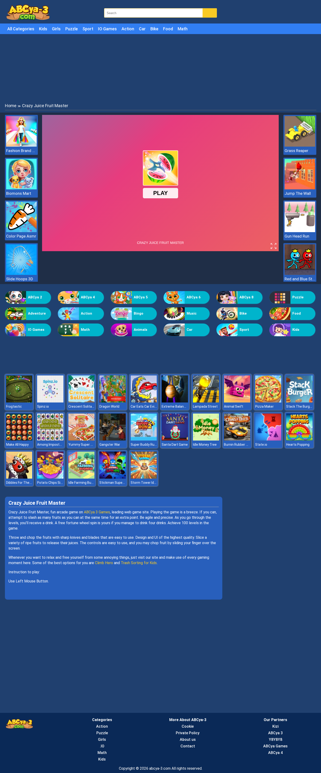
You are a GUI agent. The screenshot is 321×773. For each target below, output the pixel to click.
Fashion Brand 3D (21, 150)
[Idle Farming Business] (81, 477)
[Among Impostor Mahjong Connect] (50, 439)
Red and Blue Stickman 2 (300, 279)
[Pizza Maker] (268, 401)
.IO (102, 746)
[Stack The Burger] (299, 401)
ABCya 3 (275, 733)
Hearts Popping (297, 444)
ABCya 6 (194, 297)
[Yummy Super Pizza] (81, 439)
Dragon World (109, 406)
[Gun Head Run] (300, 231)
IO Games (107, 28)
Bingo (138, 313)
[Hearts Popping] (299, 439)
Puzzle (71, 28)
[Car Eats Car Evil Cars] (144, 401)
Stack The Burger (299, 406)
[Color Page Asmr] (21, 231)
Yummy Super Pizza (83, 444)
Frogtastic (14, 406)
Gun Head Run (297, 236)
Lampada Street (205, 406)
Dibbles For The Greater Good (28, 482)
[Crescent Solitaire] (81, 401)
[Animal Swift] (237, 401)
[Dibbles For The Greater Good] (19, 477)
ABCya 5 (141, 297)
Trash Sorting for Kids (139, 563)
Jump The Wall (298, 193)
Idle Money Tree (205, 444)
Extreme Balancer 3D (177, 406)
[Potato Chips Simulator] (50, 477)
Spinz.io (43, 406)
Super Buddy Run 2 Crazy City (153, 444)
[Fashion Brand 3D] (21, 145)
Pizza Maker (264, 406)
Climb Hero (104, 563)
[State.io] (268, 439)
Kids (43, 28)
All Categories (20, 28)
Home (10, 105)
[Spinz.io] (50, 401)
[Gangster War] (112, 439)
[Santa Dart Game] (175, 439)
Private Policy (188, 733)
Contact (187, 746)
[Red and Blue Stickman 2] (300, 273)
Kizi (275, 726)
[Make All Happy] (19, 439)
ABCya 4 (88, 297)
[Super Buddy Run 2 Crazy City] (144, 439)
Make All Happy (17, 444)
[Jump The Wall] (300, 188)
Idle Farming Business (84, 482)
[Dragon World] (112, 401)
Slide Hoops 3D (19, 279)
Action (127, 28)
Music (192, 313)
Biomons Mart (18, 193)
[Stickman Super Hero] (112, 477)
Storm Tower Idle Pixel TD (150, 482)
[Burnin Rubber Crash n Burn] (237, 439)
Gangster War (109, 444)
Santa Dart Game (175, 444)
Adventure (37, 313)
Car (142, 28)
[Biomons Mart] (21, 188)
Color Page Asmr (21, 236)
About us (188, 739)
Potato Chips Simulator (54, 482)
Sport (87, 28)
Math (183, 28)
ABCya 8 (246, 297)
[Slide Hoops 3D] (21, 273)
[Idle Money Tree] (206, 439)
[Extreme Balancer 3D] (175, 401)
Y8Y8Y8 (275, 739)
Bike (154, 28)
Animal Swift (233, 406)
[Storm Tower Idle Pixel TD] (144, 477)
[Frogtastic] (19, 401)
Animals (140, 330)
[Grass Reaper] (300, 145)
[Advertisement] (160, 68)
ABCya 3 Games (97, 512)
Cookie (188, 726)
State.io (261, 444)
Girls (56, 28)
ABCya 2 (35, 297)
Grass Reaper (296, 150)
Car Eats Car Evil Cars (147, 406)
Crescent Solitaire (82, 406)
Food (168, 28)
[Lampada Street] (206, 401)
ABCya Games (275, 746)
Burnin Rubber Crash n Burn (244, 444)
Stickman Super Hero (115, 482)
